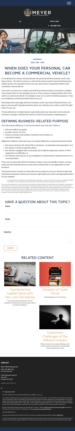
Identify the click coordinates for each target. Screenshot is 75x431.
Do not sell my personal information (41, 409)
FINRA (58, 415)
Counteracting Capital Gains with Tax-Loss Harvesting (20, 293)
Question (7, 232)
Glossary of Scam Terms (55, 291)
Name (7, 206)
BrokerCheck (39, 394)
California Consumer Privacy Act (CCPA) (54, 407)
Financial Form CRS (10, 391)
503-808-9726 (55, 26)
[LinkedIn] (20, 21)
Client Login (54, 21)
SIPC (62, 415)
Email (7, 219)
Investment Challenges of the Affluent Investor (55, 336)
